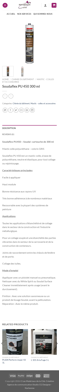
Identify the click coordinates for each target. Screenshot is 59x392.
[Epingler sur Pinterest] (26, 110)
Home (5, 79)
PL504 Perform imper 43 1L (14, 361)
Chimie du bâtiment (23, 79)
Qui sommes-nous (42, 14)
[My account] (45, 5)
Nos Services (24, 14)
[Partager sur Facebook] (10, 110)
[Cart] (54, 5)
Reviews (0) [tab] (8, 134)
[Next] (52, 43)
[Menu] (5, 5)
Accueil (11, 14)
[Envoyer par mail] (21, 110)
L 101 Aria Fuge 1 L (40, 360)
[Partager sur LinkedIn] (32, 110)
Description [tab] (9, 128)
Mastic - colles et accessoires (43, 103)
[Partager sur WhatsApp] (5, 110)
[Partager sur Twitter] (15, 110)
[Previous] (7, 43)
